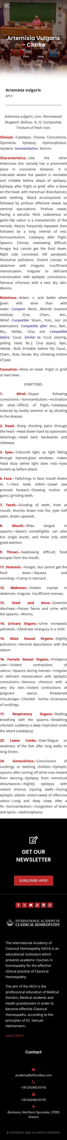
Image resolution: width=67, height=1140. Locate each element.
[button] (7, 5)
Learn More (14, 1035)
